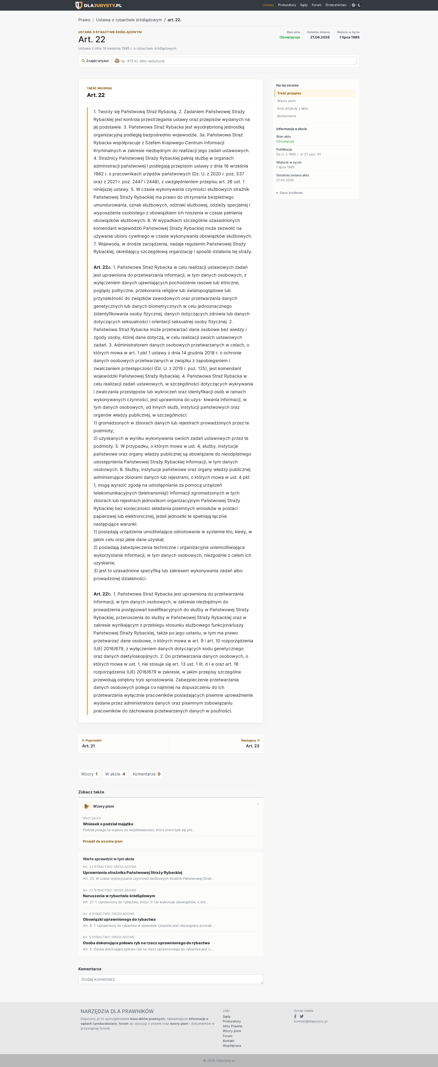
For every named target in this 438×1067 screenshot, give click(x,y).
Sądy (226, 1016)
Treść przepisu (289, 93)
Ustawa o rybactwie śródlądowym (129, 19)
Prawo (84, 19)
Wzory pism (286, 101)
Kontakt (228, 1041)
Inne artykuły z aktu (292, 108)
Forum (227, 1036)
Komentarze (286, 116)
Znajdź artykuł (97, 61)
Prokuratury (232, 1021)
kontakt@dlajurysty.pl (310, 1021)
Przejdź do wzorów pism (102, 841)
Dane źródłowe (291, 192)
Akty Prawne (232, 1026)
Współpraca (232, 1046)
